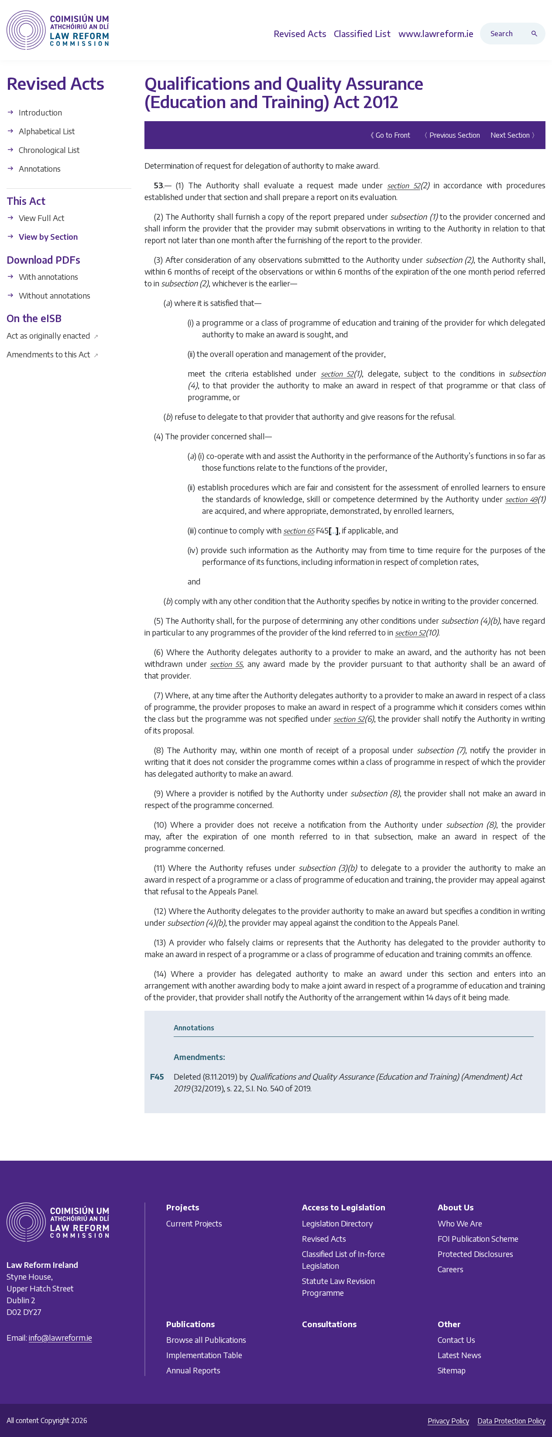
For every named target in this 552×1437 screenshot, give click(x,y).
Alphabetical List (46, 131)
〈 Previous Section (450, 134)
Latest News (459, 1355)
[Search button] (536, 33)
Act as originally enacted (53, 335)
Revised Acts (324, 1238)
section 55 (226, 663)
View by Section (47, 236)
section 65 (298, 530)
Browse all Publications (206, 1340)
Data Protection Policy (511, 1421)
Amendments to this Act (53, 354)
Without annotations (53, 295)
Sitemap (452, 1370)
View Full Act (41, 218)
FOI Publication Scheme (478, 1238)
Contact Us (456, 1340)
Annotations (39, 168)
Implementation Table (204, 1355)
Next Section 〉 (514, 134)
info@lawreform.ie (60, 1337)
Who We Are (460, 1223)
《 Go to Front (388, 134)
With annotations (47, 277)
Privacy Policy (448, 1421)
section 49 (521, 499)
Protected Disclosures (475, 1254)
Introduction (39, 112)
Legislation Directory (337, 1223)
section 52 (403, 185)
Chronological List (48, 150)
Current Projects (194, 1223)
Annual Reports (193, 1370)
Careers (450, 1269)
